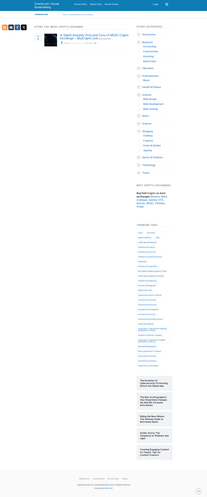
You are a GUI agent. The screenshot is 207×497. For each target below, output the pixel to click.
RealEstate (142, 262)
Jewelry (147, 150)
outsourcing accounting (147, 361)
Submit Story (96, 4)
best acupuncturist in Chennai (149, 351)
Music (146, 80)
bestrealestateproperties (147, 347)
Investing (148, 56)
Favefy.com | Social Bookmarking (46, 5)
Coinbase (142, 200)
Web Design (149, 99)
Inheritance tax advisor (147, 252)
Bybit (164, 196)
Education (148, 68)
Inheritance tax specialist (147, 266)
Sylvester (67, 43)
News (145, 115)
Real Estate (149, 61)
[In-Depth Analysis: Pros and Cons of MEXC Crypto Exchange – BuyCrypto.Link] (50, 40)
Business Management (147, 286)
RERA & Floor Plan (145, 290)
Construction (150, 51)
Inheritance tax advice (146, 247)
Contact (125, 479)
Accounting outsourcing (147, 305)
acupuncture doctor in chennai (149, 295)
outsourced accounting (147, 300)
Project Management (146, 324)
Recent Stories (111, 4)
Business (147, 42)
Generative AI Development (148, 310)
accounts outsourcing (146, 314)
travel (140, 233)
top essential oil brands (147, 356)
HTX (160, 200)
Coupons (148, 140)
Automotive (149, 34)
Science (146, 123)
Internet (146, 94)
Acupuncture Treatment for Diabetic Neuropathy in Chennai (151, 341)
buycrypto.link (105, 39)
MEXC (149, 203)
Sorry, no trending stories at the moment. (78, 14)
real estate (151, 233)
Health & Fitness (151, 87)
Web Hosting (150, 108)
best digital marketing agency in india (152, 271)
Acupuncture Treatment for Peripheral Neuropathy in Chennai (152, 329)
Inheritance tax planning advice (150, 257)
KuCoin (141, 203)
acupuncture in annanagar (148, 366)
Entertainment (150, 75)
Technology (88, 43)
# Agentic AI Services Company (150, 335)
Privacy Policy (113, 479)
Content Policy (80, 4)
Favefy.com (108, 488)
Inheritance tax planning (147, 281)
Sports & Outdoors (152, 157)
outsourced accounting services (150, 319)
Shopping (147, 131)
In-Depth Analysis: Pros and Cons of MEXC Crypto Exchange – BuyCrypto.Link (94, 36)
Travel (145, 172)
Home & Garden (152, 145)
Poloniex (160, 203)
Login (155, 4)
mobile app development (147, 242)
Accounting (149, 46)
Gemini (153, 200)
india (157, 238)
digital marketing (144, 238)
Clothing (148, 135)
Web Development (153, 104)
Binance (155, 196)
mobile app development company (151, 276)
